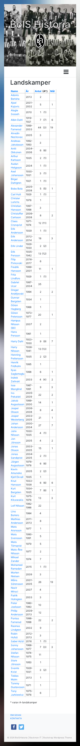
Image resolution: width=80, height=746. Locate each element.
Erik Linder (17, 245)
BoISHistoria (21, 737)
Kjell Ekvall (17, 476)
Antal (38, 91)
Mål (52, 91)
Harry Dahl (17, 341)
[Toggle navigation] (66, 72)
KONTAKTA (16, 718)
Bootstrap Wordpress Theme (57, 737)
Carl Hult (16, 194)
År (27, 91)
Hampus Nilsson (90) (15, 324)
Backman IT (35, 737)
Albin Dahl (17, 119)
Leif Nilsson (17, 505)
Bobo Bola (17, 188)
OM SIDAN (15, 715)
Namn (14, 91)
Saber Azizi (17, 641)
